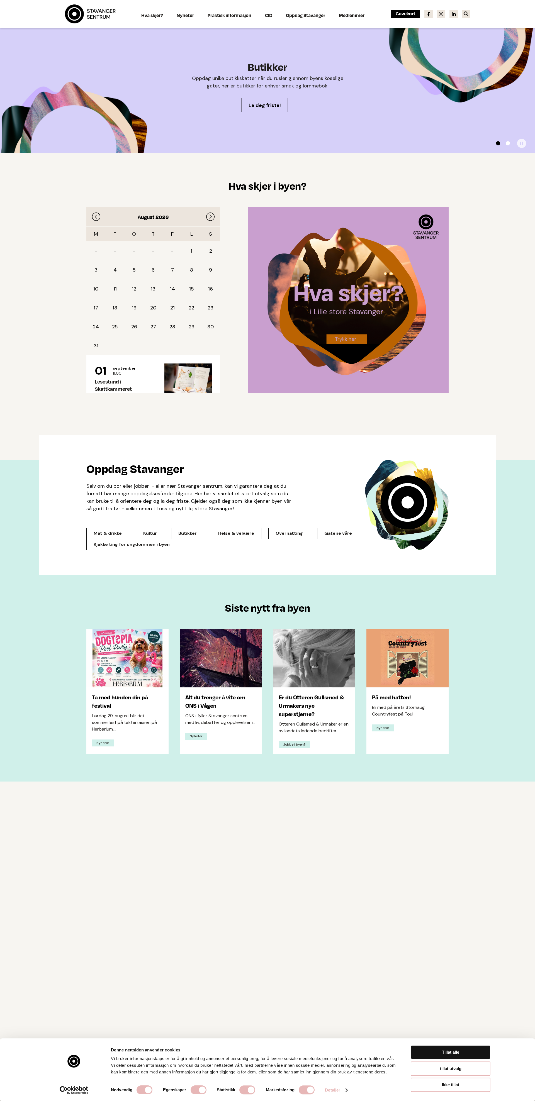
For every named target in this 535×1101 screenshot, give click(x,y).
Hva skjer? (152, 15)
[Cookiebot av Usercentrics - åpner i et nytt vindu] (74, 1090)
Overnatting (289, 533)
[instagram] (441, 13)
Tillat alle (450, 1052)
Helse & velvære (236, 533)
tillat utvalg (450, 1068)
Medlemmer (351, 15)
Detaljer (332, 1090)
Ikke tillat (450, 1084)
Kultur (150, 533)
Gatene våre (338, 533)
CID (268, 15)
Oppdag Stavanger (305, 15)
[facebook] (428, 13)
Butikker (187, 533)
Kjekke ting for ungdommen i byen (132, 544)
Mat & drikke (108, 533)
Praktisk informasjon (229, 15)
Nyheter (185, 15)
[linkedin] (453, 13)
